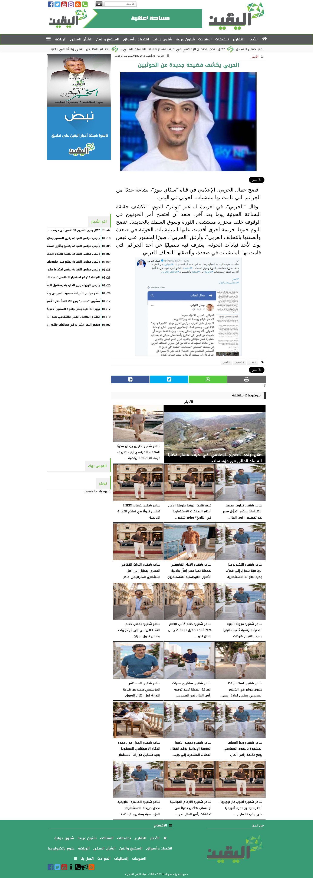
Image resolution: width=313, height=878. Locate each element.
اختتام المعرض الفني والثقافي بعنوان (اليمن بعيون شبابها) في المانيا (88, 49)
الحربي (238, 361)
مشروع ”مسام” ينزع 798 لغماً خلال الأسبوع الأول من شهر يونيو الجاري (53, 301)
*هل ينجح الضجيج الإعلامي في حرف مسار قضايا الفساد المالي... (209, 49)
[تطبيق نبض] (79, 133)
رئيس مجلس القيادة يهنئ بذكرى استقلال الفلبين (66, 246)
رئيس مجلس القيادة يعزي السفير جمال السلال (68, 238)
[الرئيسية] (264, 38)
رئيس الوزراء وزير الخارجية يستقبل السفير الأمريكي (65, 285)
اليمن (225, 361)
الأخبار (255, 56)
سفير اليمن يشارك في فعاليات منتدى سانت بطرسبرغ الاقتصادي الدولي (52, 324)
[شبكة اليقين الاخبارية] (79, 80)
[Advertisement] (79, 186)
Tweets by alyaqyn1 (97, 491)
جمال (251, 361)
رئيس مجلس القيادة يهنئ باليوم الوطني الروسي (66, 253)
